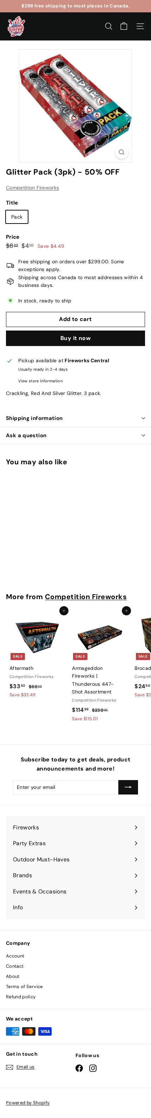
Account (15, 956)
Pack (16, 217)
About (13, 976)
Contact (15, 966)
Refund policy (21, 997)
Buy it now (75, 338)
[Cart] (124, 26)
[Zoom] (121, 152)
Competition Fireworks (32, 187)
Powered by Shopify (28, 1103)
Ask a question (26, 435)
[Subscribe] (128, 787)
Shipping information (34, 418)
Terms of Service (24, 987)
